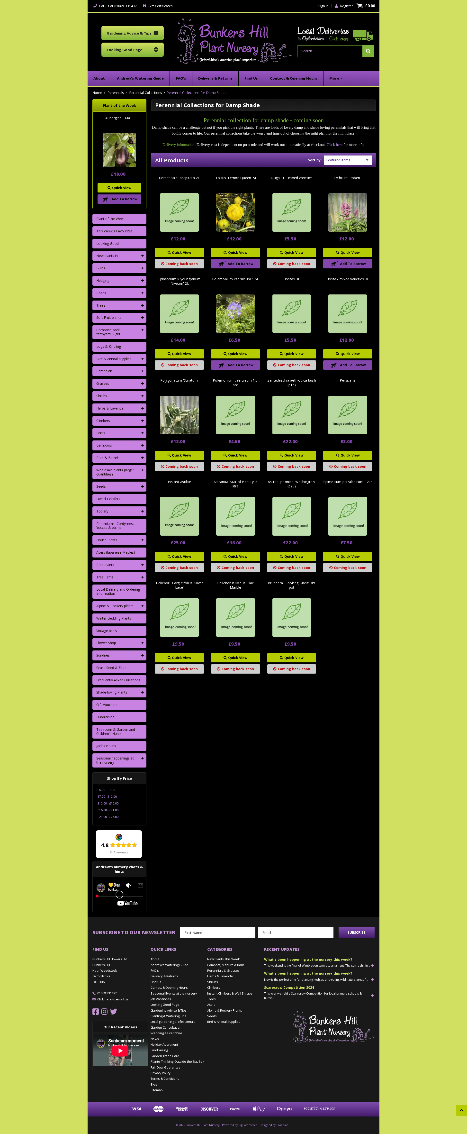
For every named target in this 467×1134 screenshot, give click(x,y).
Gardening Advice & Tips (169, 1010)
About (155, 959)
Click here (334, 145)
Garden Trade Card (165, 1056)
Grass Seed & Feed (111, 667)
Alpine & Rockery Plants (224, 1010)
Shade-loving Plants (111, 692)
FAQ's (155, 970)
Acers (211, 1004)
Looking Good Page (165, 1004)
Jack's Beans (106, 745)
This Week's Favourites (114, 231)
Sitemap (157, 1090)
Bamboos (104, 445)
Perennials (104, 371)
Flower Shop (106, 642)
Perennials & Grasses (223, 970)
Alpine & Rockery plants (115, 606)
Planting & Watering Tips (168, 1016)
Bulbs (100, 268)
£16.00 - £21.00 (108, 810)
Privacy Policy (161, 1073)
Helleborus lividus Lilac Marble (235, 585)
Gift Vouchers (106, 704)
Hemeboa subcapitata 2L (179, 178)
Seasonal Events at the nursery (174, 993)
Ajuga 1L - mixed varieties (291, 178)
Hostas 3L (291, 279)
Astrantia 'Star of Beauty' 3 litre (236, 484)
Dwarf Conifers (108, 498)
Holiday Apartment (164, 1044)
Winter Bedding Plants (113, 618)
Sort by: (315, 160)
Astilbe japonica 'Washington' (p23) (291, 484)
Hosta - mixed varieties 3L (347, 279)
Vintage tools (106, 630)
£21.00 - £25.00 (108, 817)
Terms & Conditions (165, 1078)
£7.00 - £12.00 (107, 797)
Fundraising (105, 717)
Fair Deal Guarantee (165, 1067)
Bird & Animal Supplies (223, 1021)
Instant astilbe (179, 482)
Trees (100, 305)
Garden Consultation (166, 1027)
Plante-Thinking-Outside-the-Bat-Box (177, 1061)
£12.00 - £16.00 (108, 803)
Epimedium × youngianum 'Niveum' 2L (179, 281)
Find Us (156, 982)
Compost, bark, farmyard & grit (108, 332)
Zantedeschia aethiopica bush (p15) (291, 382)
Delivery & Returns (164, 976)
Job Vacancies (161, 999)
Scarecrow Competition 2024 (289, 987)
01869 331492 (107, 993)
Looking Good (107, 243)
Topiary (102, 511)
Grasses (102, 383)
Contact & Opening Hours (169, 987)
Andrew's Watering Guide (169, 965)
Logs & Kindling (108, 346)
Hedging (102, 280)
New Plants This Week (223, 959)
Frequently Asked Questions (118, 680)
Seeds (101, 486)
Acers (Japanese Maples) (115, 552)
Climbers (103, 420)
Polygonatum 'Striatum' (179, 380)
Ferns (100, 432)
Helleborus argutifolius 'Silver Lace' (179, 585)
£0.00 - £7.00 (106, 790)
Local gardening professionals (173, 1021)
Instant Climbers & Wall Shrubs (229, 993)
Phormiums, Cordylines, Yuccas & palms (115, 525)
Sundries (103, 655)
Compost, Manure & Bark (225, 965)
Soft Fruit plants (108, 317)
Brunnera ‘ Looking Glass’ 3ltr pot (291, 585)
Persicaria (348, 380)
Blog (154, 1084)
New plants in (107, 255)
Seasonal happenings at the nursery (115, 760)
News (155, 1039)
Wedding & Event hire (166, 1033)
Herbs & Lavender (110, 408)
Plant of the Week (110, 218)
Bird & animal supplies (113, 359)
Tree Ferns (104, 577)
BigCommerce (248, 1125)
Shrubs (101, 395)
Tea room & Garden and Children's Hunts (115, 731)
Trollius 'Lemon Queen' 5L (235, 178)
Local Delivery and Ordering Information (118, 591)
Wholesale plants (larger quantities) (115, 472)
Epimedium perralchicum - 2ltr (347, 482)
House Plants (106, 540)
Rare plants (105, 564)
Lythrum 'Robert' (347, 178)
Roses (101, 293)
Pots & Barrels (107, 457)
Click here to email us (112, 999)
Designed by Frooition (274, 1125)
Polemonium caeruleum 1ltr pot (235, 382)
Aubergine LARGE (119, 118)
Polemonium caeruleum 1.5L (235, 279)
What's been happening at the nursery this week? (308, 959)
